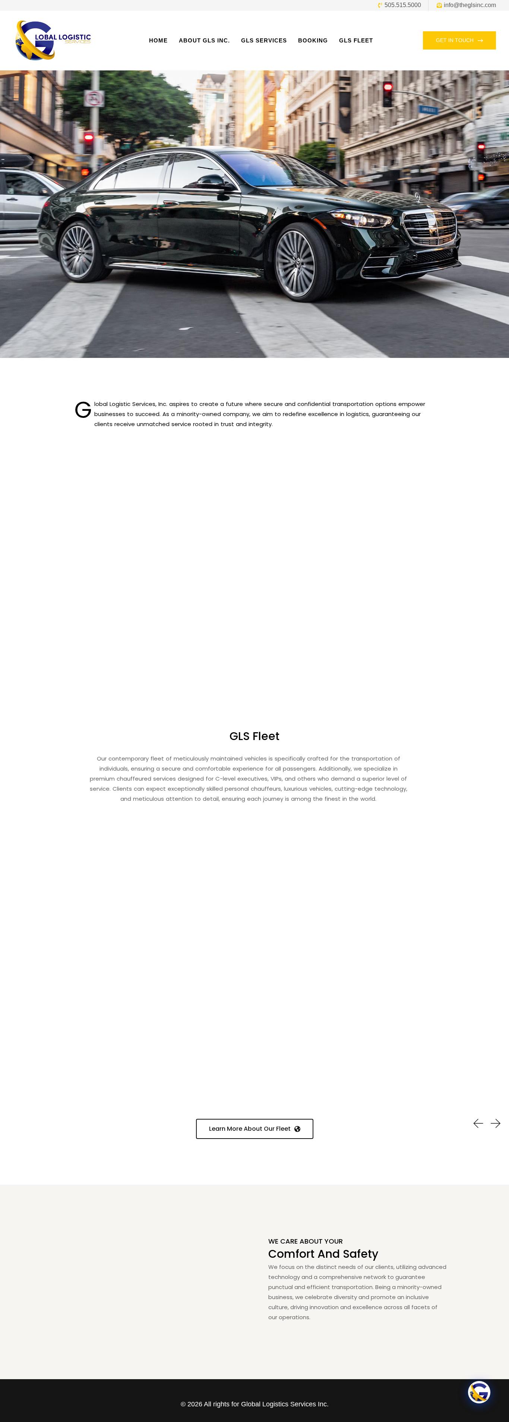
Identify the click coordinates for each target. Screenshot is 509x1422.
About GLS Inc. (204, 40)
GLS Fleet (356, 40)
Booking (313, 40)
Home (158, 40)
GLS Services (264, 40)
